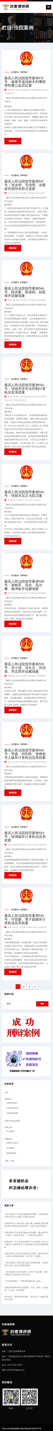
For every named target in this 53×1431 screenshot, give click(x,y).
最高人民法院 (13, 193)
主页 (6, 1092)
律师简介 (8, 1099)
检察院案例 (11, 1153)
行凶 (26, 500)
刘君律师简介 (12, 1103)
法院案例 (15, 72)
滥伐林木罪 (10, 93)
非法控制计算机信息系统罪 (15, 400)
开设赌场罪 (32, 300)
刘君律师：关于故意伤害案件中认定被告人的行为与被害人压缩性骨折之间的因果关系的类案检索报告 (26, 1244)
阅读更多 (13, 141)
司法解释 (10, 1131)
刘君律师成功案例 (12, 1121)
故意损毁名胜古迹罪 (36, 193)
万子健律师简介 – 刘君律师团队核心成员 (22, 1281)
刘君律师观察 (12, 1113)
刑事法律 (8, 1127)
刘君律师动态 (12, 1108)
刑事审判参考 (12, 1143)
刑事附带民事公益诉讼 (39, 90)
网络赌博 (42, 300)
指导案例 (11, 90)
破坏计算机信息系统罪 (37, 397)
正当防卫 (20, 500)
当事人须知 (9, 1161)
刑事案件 (24, 72)
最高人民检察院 (22, 90)
